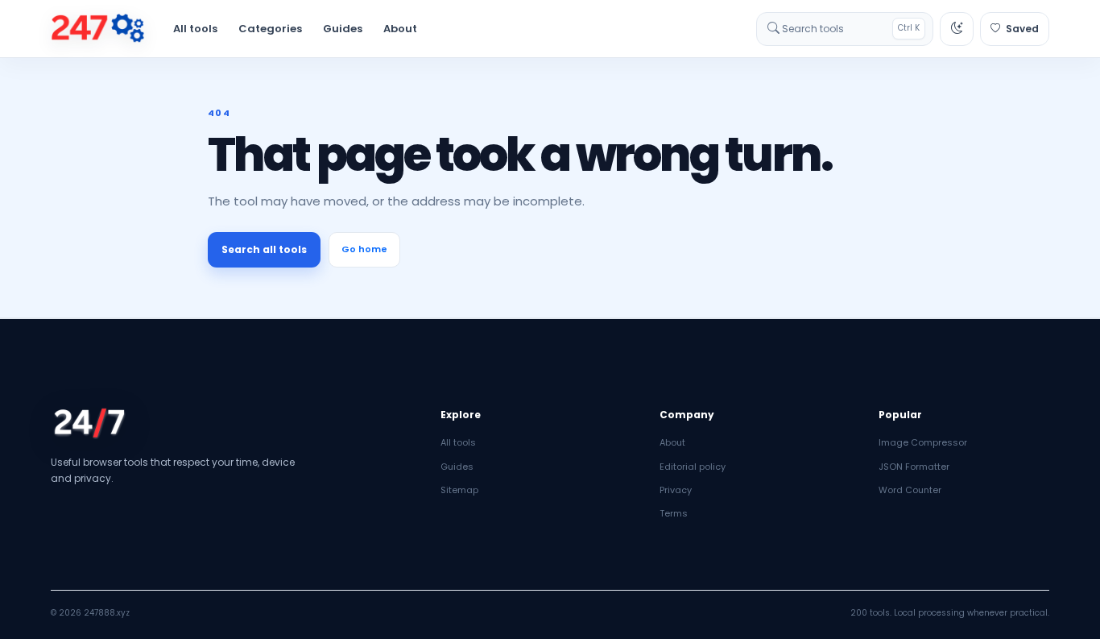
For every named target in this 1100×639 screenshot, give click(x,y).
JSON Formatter (914, 466)
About (400, 28)
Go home (364, 249)
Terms (674, 513)
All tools (195, 28)
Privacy (676, 489)
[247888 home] (98, 29)
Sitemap (459, 489)
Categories (270, 28)
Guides (342, 28)
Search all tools (264, 249)
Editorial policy (693, 466)
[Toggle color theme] (957, 29)
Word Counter (910, 489)
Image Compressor (923, 442)
